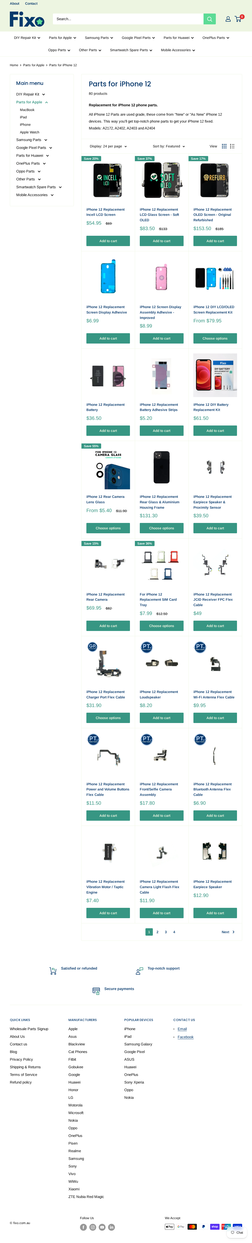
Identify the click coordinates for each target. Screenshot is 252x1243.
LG (70, 1097)
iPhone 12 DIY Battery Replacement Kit (211, 407)
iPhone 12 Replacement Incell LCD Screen (105, 212)
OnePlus (75, 1135)
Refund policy (21, 1082)
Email (182, 1029)
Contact (31, 3)
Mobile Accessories (176, 50)
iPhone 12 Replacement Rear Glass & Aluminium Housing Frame (159, 502)
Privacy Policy (21, 1059)
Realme (74, 1151)
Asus (72, 1036)
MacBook (27, 110)
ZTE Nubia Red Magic (86, 1197)
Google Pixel (134, 1052)
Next (225, 932)
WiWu (73, 1181)
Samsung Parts (97, 38)
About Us (17, 1036)
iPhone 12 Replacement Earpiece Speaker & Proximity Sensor (212, 502)
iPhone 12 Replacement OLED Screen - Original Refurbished (212, 214)
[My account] (228, 19)
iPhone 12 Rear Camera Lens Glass (105, 499)
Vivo (72, 1174)
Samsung (76, 1158)
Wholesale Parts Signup (29, 1029)
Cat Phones (77, 1052)
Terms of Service (23, 1074)
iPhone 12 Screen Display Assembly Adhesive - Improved (160, 312)
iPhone (25, 124)
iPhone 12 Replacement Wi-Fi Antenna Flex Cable (214, 694)
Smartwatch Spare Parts (129, 50)
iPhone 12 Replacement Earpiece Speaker (212, 884)
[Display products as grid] (224, 146)
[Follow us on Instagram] (92, 1227)
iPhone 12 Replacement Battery (105, 407)
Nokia (73, 1120)
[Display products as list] (232, 146)
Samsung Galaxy (138, 1044)
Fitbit (72, 1059)
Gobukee (75, 1067)
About (14, 3)
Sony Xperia (134, 1082)
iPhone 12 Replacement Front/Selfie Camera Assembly (159, 789)
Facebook (186, 1037)
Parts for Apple (60, 38)
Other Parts (88, 50)
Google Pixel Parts (136, 38)
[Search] (210, 19)
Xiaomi (73, 1189)
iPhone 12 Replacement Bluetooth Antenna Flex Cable (212, 789)
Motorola (75, 1105)
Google (74, 1074)
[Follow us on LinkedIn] (111, 1227)
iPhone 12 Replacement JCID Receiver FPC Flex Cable (213, 599)
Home (14, 65)
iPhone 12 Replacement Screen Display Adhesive (106, 309)
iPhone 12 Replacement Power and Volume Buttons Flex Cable (107, 789)
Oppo (72, 1128)
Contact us (18, 1044)
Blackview (76, 1044)
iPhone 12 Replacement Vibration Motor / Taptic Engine (105, 887)
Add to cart (108, 241)
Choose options (215, 338)
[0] (238, 19)
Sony (72, 1166)
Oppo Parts (57, 50)
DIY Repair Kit (25, 38)
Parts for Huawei (176, 38)
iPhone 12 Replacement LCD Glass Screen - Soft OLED (159, 214)
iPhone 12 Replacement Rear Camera (105, 597)
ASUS (129, 1059)
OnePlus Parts (214, 38)
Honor (73, 1090)
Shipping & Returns (25, 1067)
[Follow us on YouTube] (102, 1227)
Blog (13, 1052)
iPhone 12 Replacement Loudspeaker (159, 694)
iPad (23, 117)
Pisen (73, 1143)
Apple (73, 1029)
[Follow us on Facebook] (83, 1227)
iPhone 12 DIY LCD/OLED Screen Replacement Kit (213, 309)
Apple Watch (29, 132)
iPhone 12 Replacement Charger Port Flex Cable (105, 694)
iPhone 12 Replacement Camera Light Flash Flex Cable (159, 887)
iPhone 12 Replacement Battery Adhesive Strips (159, 407)
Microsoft (75, 1113)
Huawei (74, 1082)
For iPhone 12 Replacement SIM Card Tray (158, 599)
